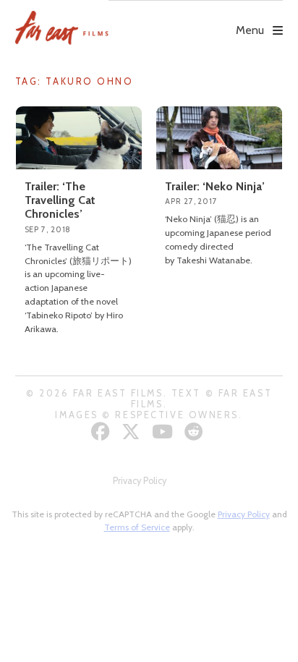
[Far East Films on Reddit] (195, 431)
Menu (250, 30)
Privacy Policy (139, 480)
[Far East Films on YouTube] (164, 431)
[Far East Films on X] (133, 431)
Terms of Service (137, 527)
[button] (195, 19)
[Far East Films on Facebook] (102, 431)
